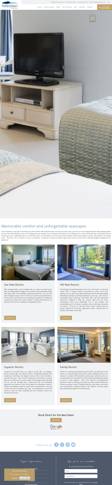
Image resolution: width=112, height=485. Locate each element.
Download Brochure (59, 2)
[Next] (52, 262)
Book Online (10, 318)
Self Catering (67, 7)
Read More (15, 478)
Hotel (39, 7)
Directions (31, 481)
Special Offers (49, 7)
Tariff (58, 7)
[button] (109, 2)
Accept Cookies (24, 478)
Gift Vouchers (72, 2)
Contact (90, 7)
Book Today (56, 420)
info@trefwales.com (100, 2)
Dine (75, 7)
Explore (82, 7)
